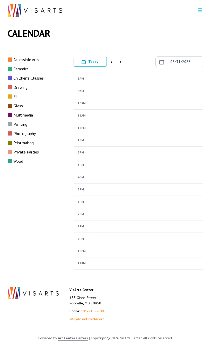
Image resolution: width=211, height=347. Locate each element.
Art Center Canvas (73, 338)
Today (93, 61)
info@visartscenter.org (86, 319)
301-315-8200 (92, 311)
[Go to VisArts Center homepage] (35, 10)
